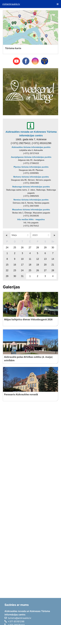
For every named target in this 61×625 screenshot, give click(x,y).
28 (37, 247)
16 (14, 264)
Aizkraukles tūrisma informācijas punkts (31, 147)
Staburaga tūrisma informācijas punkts (31, 186)
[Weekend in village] (30, 91)
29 (45, 247)
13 (45, 259)
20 (45, 264)
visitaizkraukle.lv (11, 4)
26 (22, 247)
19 (37, 264)
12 (37, 259)
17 (22, 264)
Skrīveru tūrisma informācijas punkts (31, 177)
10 (22, 259)
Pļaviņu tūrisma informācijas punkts (31, 167)
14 (52, 259)
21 (52, 264)
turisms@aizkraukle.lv (19, 618)
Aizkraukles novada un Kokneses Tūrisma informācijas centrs (31, 133)
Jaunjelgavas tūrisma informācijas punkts (31, 157)
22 (7, 270)
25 (14, 247)
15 (7, 264)
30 (52, 247)
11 (30, 259)
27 (30, 247)
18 (30, 264)
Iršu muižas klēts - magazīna (31, 219)
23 (14, 270)
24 (7, 247)
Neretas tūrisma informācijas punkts (31, 200)
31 (22, 276)
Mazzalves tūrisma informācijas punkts (31, 209)
